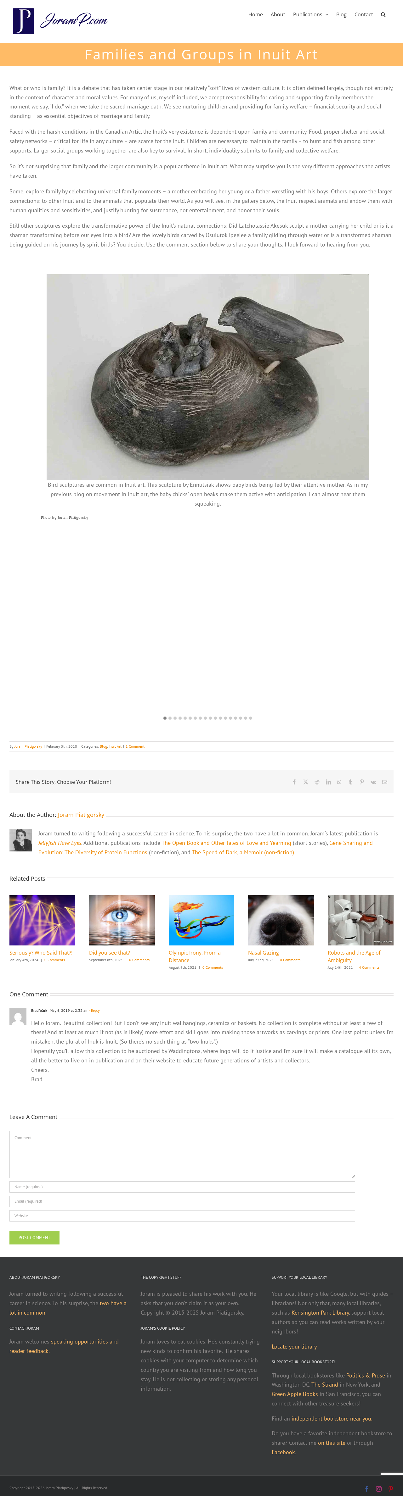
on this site (331, 1442)
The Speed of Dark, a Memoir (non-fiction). (243, 852)
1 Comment (135, 746)
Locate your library (294, 1346)
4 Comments (369, 967)
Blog (103, 746)
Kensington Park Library (320, 1312)
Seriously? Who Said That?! (40, 952)
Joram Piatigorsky (28, 746)
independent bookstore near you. (332, 1418)
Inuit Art (115, 746)
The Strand (324, 1384)
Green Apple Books (295, 1394)
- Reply (94, 1010)
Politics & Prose (365, 1375)
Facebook (283, 1452)
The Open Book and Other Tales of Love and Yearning (226, 842)
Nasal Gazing (263, 952)
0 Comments (54, 959)
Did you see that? (109, 952)
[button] (383, 14)
